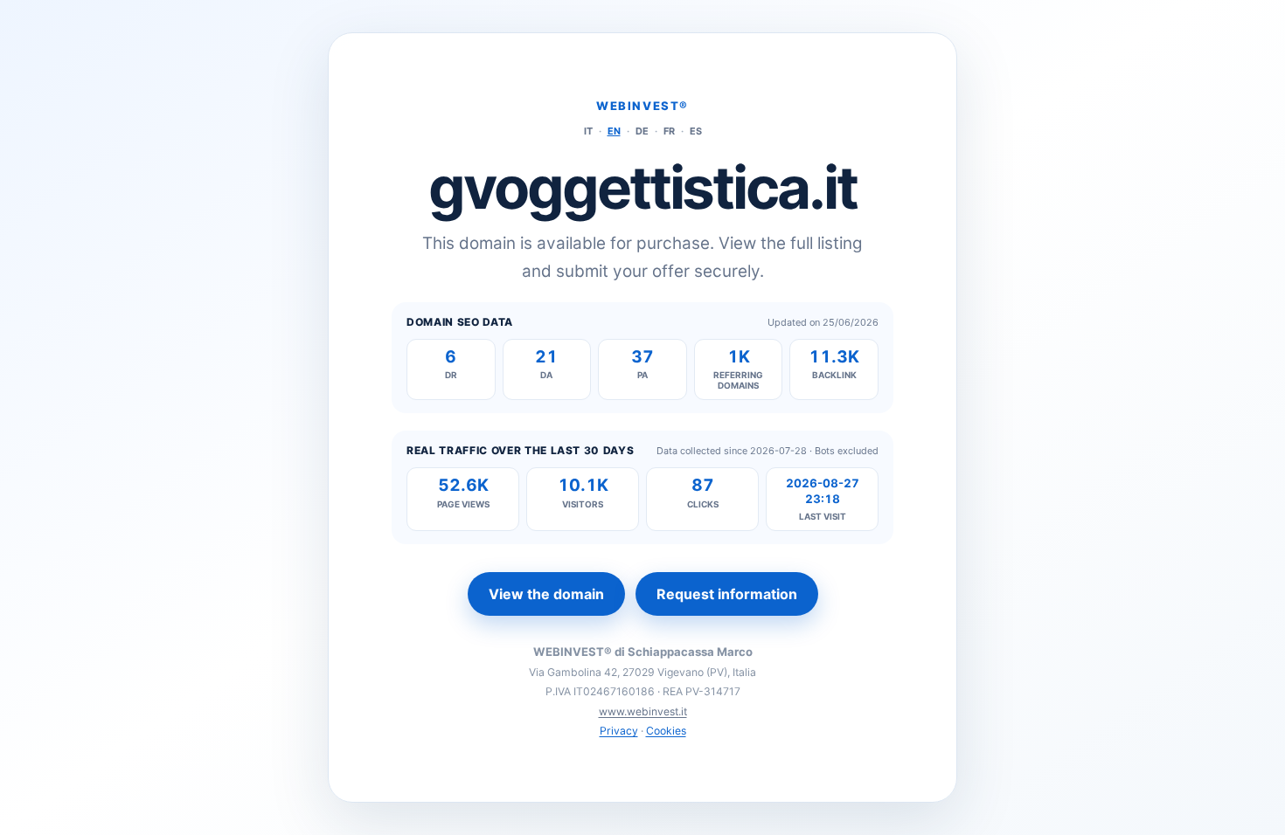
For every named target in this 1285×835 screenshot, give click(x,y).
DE (642, 131)
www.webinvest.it (643, 711)
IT (588, 131)
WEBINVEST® (642, 106)
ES (696, 131)
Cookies (666, 730)
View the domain (546, 594)
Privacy (619, 730)
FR (669, 131)
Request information (726, 594)
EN (614, 131)
